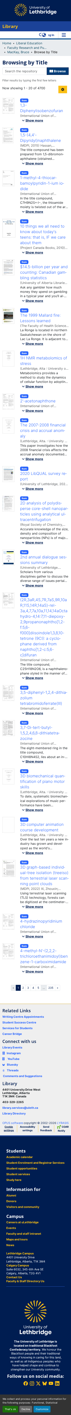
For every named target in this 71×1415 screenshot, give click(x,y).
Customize (42, 1409)
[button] (40, 35)
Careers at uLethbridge (22, 1222)
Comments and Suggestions (22, 1076)
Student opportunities (21, 1168)
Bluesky (12, 1064)
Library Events (12, 1047)
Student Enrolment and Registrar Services (35, 1162)
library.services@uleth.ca (20, 1107)
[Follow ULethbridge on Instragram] (32, 1383)
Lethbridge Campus (20, 1253)
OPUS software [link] (12, 1123)
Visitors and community (22, 1206)
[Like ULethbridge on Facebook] (25, 1383)
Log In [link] (50, 35)
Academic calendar (19, 1157)
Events (11, 1228)
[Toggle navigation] (63, 34)
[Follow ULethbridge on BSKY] (44, 1383)
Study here (13, 1179)
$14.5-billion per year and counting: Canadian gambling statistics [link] (44, 272)
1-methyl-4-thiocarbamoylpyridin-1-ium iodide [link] (42, 183)
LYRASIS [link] (63, 1123)
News (10, 1245)
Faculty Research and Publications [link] (27, 48)
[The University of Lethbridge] (35, 1317)
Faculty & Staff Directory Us (25, 1281)
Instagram (14, 1053)
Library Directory (14, 1113)
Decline (25, 1409)
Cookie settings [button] (9, 1128)
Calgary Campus (17, 1265)
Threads (12, 1070)
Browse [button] (59, 71)
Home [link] (6, 43)
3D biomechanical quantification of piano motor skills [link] (42, 781)
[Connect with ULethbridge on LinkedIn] (57, 1383)
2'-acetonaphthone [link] (38, 401)
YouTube (13, 1059)
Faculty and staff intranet (23, 1233)
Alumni (11, 1195)
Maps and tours (17, 1239)
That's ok (10, 1409)
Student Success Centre (19, 1022)
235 (50, 987)
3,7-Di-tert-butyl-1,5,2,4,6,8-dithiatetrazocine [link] (40, 733)
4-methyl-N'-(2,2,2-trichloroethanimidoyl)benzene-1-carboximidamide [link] (44, 956)
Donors (11, 1201)
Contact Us (14, 1277)
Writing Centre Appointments (23, 1016)
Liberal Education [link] (29, 43)
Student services (18, 1174)
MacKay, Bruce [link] (18, 52)
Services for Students (17, 1028)
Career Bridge (12, 1033)
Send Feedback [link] (46, 1128)
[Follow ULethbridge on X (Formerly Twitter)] (38, 1383)
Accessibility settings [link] (27, 1128)
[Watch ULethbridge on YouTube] (51, 1383)
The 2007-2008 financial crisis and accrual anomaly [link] (43, 430)
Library (10, 26)
